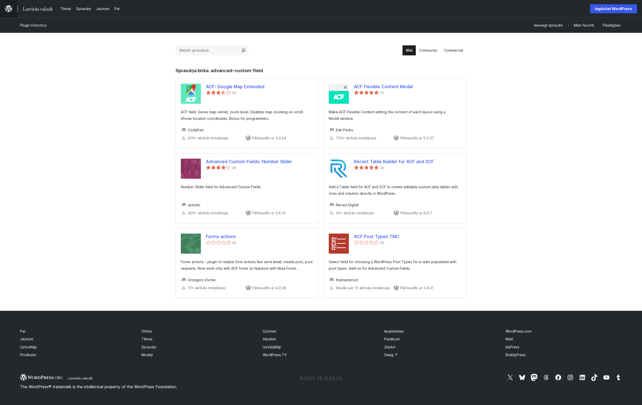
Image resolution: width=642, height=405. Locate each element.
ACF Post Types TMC (376, 236)
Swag (391, 355)
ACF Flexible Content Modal (383, 86)
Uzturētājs (28, 347)
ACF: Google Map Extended (235, 86)
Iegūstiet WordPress (613, 9)
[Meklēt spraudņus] (243, 50)
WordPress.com (519, 331)
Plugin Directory (33, 25)
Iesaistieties (394, 331)
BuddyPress (516, 355)
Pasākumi (392, 339)
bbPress (512, 347)
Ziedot (389, 347)
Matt (509, 339)
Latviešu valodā (80, 378)
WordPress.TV (275, 355)
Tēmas (146, 339)
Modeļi (147, 355)
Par (23, 331)
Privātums (28, 355)
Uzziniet (269, 331)
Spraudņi (148, 347)
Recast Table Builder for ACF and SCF (394, 161)
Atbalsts (269, 339)
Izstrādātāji (272, 347)
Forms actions (221, 236)
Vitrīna (146, 331)
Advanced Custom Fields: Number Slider (249, 161)
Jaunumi (26, 339)
